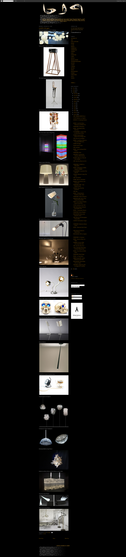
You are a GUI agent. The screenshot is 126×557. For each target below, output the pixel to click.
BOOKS (72, 43)
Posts (74, 295)
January (75, 114)
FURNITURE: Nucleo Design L (79, 212)
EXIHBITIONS (74, 49)
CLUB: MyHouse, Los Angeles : (79, 118)
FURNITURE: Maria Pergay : (79, 254)
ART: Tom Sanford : (77, 177)
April (75, 108)
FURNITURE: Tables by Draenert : (80, 196)
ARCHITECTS (74, 38)
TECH (72, 76)
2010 (74, 90)
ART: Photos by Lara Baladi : (79, 138)
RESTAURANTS (74, 71)
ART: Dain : (75, 191)
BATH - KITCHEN (74, 41)
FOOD (72, 53)
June (75, 105)
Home (54, 538)
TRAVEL (73, 78)
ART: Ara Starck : (76, 147)
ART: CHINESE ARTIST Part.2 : (79, 116)
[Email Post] (52, 532)
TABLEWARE (74, 74)
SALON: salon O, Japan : (78, 145)
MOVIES (73, 68)
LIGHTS (44, 533)
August (75, 101)
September (76, 99)
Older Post (67, 538)
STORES (73, 73)
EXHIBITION (73, 48)
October (75, 97)
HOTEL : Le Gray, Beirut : (78, 256)
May (75, 106)
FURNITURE (73, 54)
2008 (74, 268)
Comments (75, 298)
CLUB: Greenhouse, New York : (79, 205)
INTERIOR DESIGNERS (76, 61)
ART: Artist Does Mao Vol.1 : (79, 245)
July (75, 103)
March (75, 110)
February (75, 112)
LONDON (73, 66)
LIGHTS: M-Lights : (77, 143)
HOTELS (73, 58)
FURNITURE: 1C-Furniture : (79, 237)
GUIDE (72, 56)
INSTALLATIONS (74, 59)
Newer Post (41, 538)
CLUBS (72, 44)
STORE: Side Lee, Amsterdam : (79, 179)
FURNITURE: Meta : (77, 152)
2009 (74, 92)
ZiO (73, 275)
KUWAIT (73, 63)
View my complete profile (77, 278)
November (76, 95)
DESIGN (72, 46)
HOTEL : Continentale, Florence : (80, 210)
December (76, 93)
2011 (74, 88)
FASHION (73, 51)
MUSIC (72, 69)
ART (72, 40)
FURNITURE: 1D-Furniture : (79, 126)
